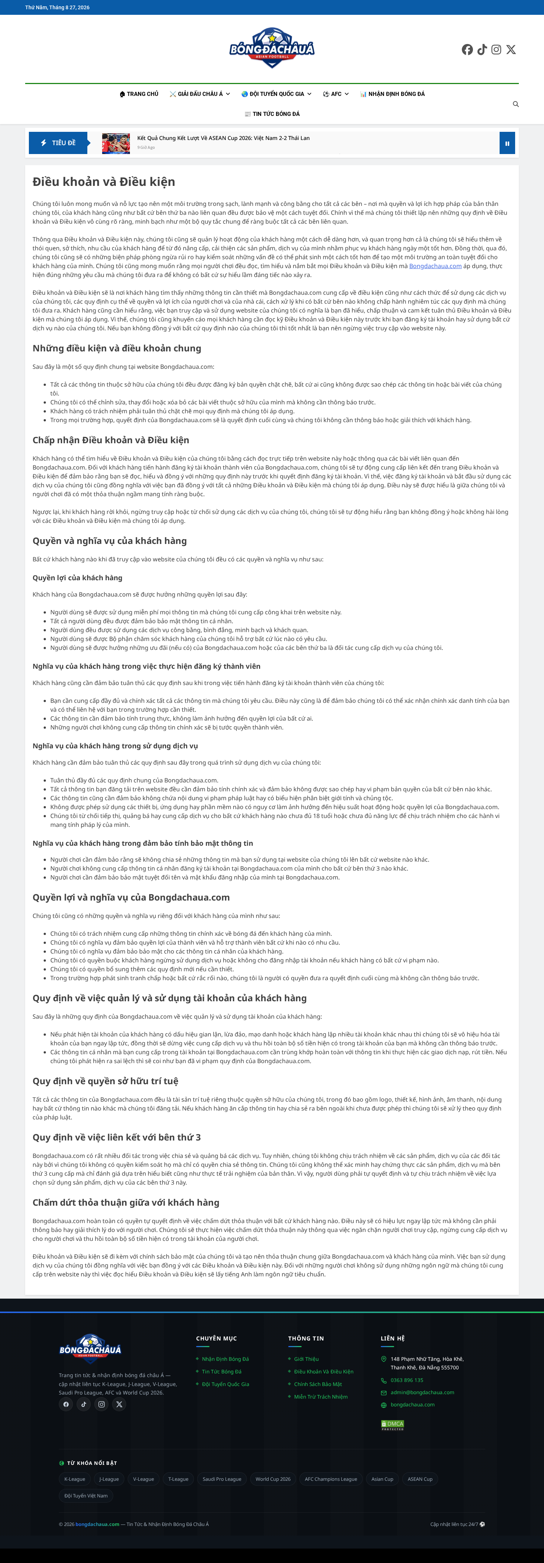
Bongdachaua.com (435, 266)
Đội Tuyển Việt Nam (86, 1495)
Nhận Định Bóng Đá (225, 1358)
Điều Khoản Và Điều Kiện (323, 1371)
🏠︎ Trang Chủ (138, 94)
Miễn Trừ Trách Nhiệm (321, 1396)
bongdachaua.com (413, 1404)
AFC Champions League (331, 1479)
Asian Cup (382, 1479)
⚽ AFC (332, 94)
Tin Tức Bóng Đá (222, 1371)
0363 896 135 (407, 1379)
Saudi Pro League (222, 1479)
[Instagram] (101, 1404)
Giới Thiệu (306, 1358)
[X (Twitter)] (119, 1404)
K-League (74, 1479)
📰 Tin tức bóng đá (272, 114)
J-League (109, 1479)
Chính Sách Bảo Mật (318, 1383)
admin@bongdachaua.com (422, 1392)
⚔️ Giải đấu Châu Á (196, 94)
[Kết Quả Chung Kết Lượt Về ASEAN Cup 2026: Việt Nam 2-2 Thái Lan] (116, 147)
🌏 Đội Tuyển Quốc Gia (272, 94)
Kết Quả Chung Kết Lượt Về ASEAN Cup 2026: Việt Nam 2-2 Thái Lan (223, 137)
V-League (143, 1479)
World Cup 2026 (273, 1479)
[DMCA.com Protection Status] (392, 1426)
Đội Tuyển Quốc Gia (225, 1383)
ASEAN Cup (420, 1479)
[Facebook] (66, 1404)
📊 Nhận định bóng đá (392, 94)
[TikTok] (84, 1404)
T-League (178, 1479)
